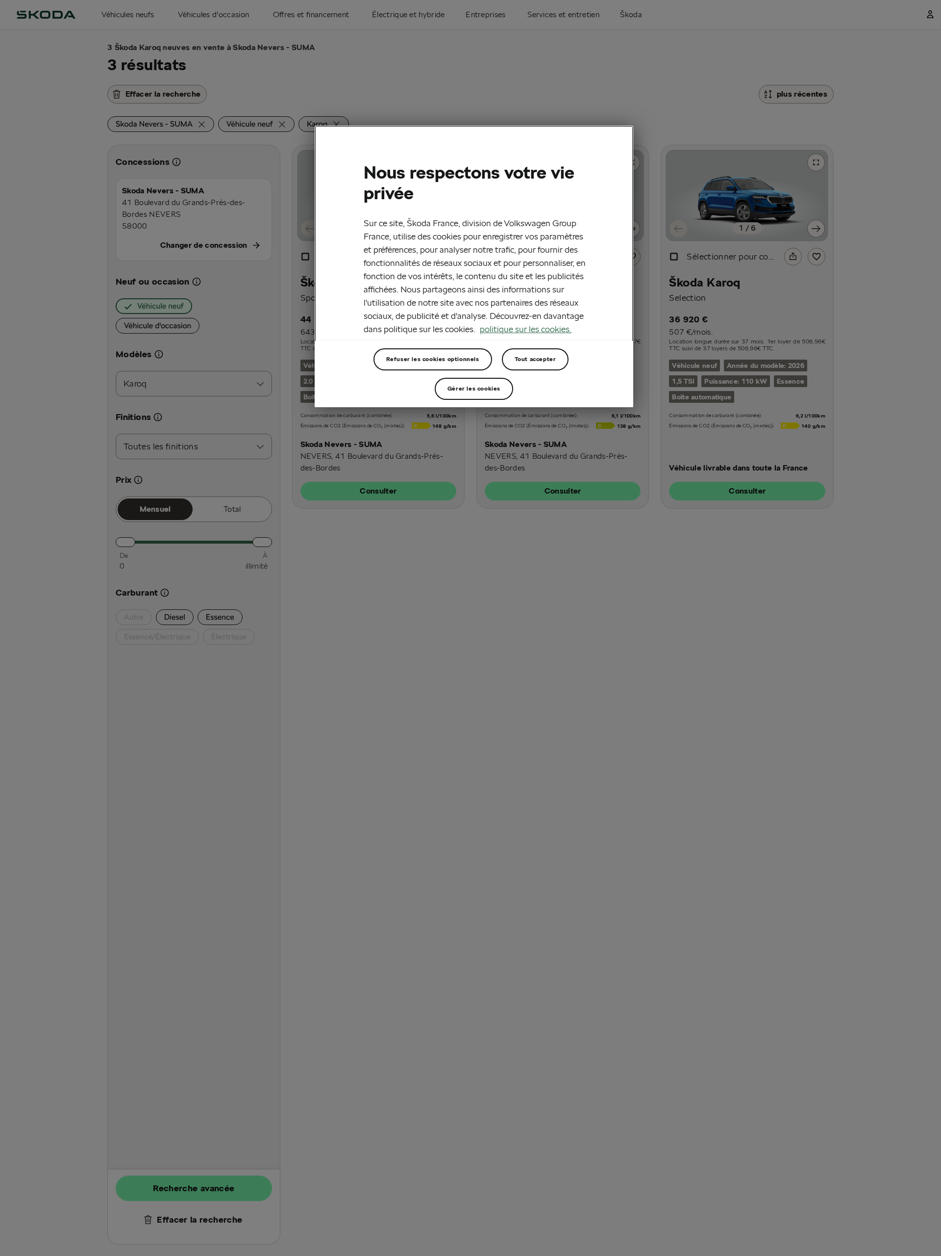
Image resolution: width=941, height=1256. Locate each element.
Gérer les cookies (473, 388)
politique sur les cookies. (525, 329)
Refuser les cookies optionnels (432, 359)
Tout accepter (535, 359)
